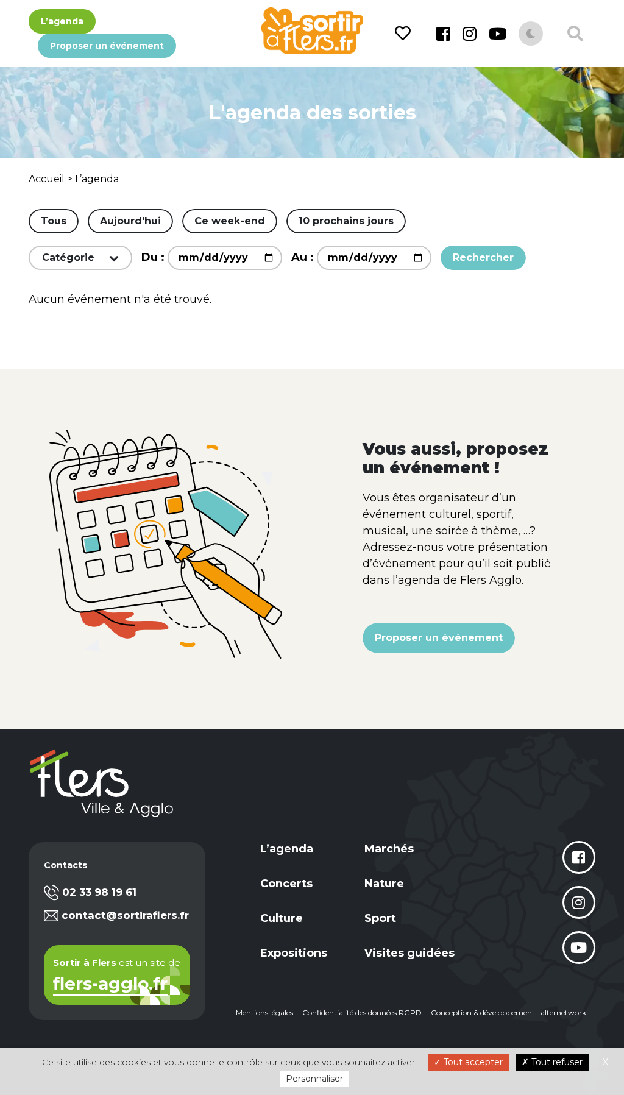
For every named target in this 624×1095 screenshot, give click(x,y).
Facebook (443, 33)
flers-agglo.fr (110, 985)
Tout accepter (472, 1062)
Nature (384, 883)
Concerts (286, 883)
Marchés (389, 849)
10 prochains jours (346, 221)
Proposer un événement (107, 45)
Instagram (470, 33)
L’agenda (62, 21)
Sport (380, 918)
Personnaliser (314, 1078)
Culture (281, 918)
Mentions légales (264, 1012)
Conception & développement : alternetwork (508, 1012)
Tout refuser (556, 1062)
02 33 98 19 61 (99, 892)
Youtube (497, 33)
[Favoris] (405, 33)
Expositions (293, 953)
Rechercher (483, 257)
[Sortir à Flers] (311, 30)
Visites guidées (409, 953)
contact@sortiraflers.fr (125, 915)
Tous (53, 221)
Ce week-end (229, 221)
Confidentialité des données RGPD (362, 1012)
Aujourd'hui (130, 221)
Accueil (47, 179)
